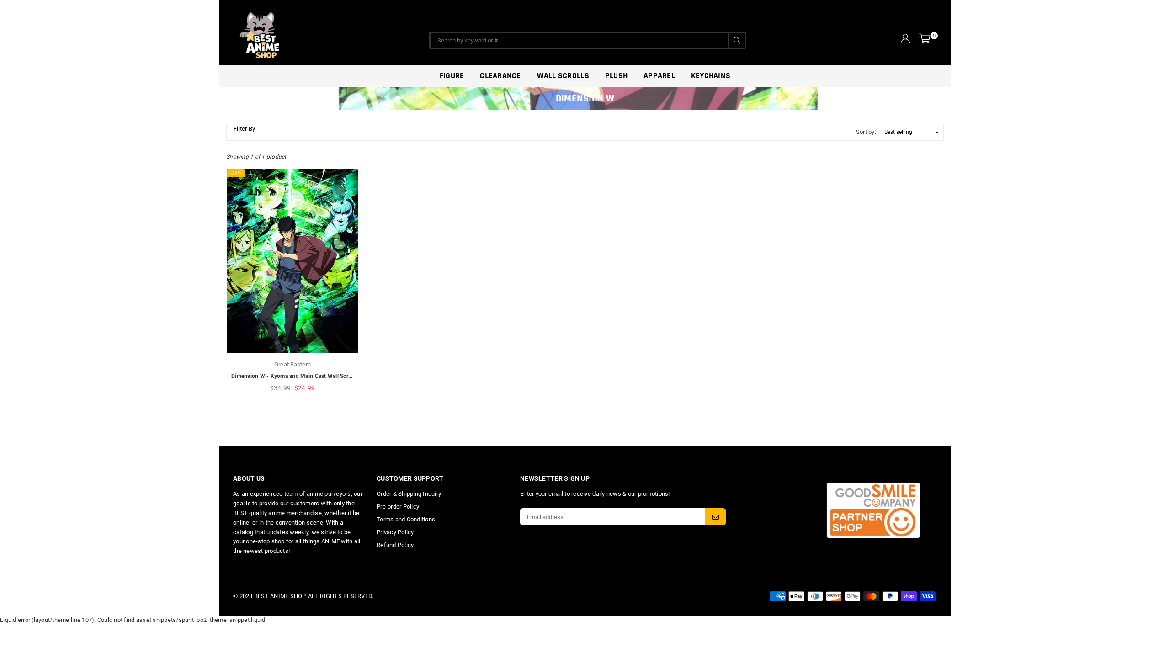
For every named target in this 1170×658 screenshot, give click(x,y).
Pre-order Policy (398, 506)
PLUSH (616, 75)
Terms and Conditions (406, 519)
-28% (236, 173)
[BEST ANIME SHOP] (301, 33)
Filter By (244, 128)
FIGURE (452, 75)
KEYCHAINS (710, 75)
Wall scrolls (563, 75)
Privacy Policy (395, 532)
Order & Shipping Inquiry (409, 493)
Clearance (500, 75)
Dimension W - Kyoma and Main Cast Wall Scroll (293, 376)
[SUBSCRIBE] (715, 516)
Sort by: (866, 131)
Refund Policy (395, 544)
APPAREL (659, 75)
